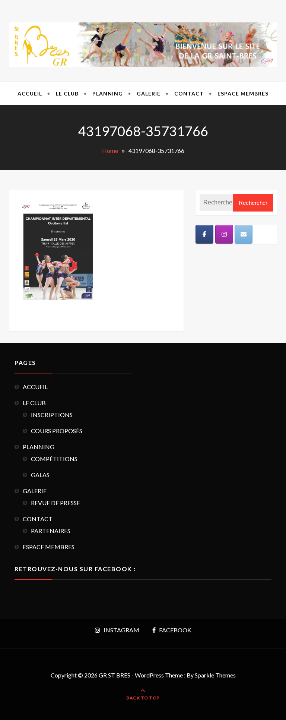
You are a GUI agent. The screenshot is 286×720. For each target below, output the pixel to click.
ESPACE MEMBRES (242, 93)
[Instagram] (224, 234)
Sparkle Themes (215, 675)
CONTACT (189, 93)
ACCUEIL (30, 93)
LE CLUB (67, 93)
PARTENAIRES (50, 530)
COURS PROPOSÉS (56, 430)
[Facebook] (204, 234)
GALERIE (149, 93)
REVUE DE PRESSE (55, 502)
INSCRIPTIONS (52, 414)
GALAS (40, 474)
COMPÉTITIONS (54, 458)
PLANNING (107, 93)
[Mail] (243, 234)
